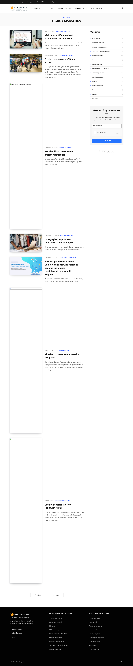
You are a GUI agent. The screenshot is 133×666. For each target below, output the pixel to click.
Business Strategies (64, 8)
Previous (38, 595)
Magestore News (97, 85)
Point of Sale (93, 622)
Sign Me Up (107, 140)
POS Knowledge (97, 64)
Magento (95, 81)
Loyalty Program (94, 634)
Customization (94, 649)
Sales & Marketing (63, 31)
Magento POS (38, 8)
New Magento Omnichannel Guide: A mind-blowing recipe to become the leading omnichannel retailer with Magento (61, 268)
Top (120, 662)
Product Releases (97, 90)
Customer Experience (66, 55)
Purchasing (92, 645)
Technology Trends (98, 73)
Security (94, 60)
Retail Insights (96, 8)
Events (94, 94)
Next (57, 595)
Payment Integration (95, 626)
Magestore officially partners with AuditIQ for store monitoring (37, 2)
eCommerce (96, 38)
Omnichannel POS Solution (100, 68)
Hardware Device (94, 630)
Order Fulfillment (94, 641)
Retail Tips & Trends (98, 77)
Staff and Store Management (101, 51)
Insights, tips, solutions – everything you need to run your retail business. (21, 622)
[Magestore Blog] (18, 8)
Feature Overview (94, 618)
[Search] (122, 8)
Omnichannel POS (81, 8)
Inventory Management (99, 47)
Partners (95, 98)
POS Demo (50, 8)
